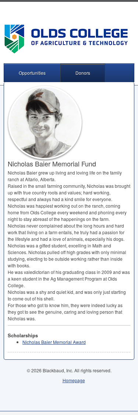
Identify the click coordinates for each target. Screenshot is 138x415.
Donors (82, 73)
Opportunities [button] (32, 73)
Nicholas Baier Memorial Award (54, 342)
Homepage (74, 380)
